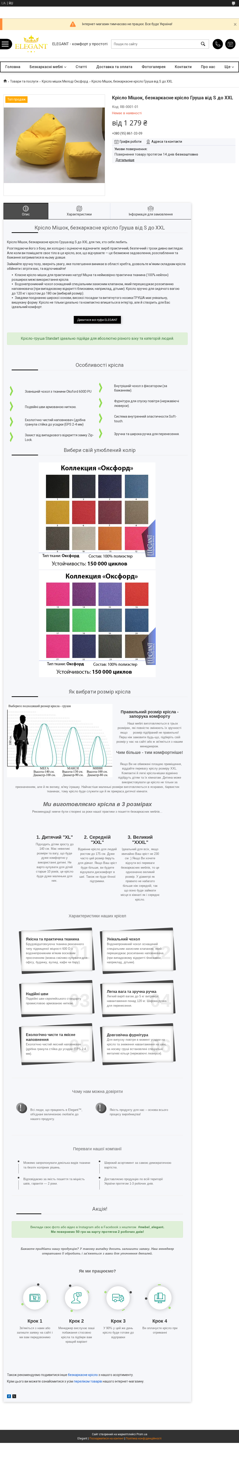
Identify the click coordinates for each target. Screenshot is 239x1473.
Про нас (208, 67)
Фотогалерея (153, 67)
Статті (81, 67)
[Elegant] (31, 43)
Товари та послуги (24, 81)
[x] (14, 1397)
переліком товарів (88, 1381)
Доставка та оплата (114, 67)
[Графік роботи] (230, 44)
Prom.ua (142, 1434)
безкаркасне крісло (83, 1375)
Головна (12, 67)
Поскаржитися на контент (106, 1438)
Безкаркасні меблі (46, 67)
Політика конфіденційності (144, 1438)
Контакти (183, 67)
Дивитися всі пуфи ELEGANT (97, 320)
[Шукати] (203, 44)
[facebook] (9, 1397)
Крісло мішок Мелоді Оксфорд (65, 81)
